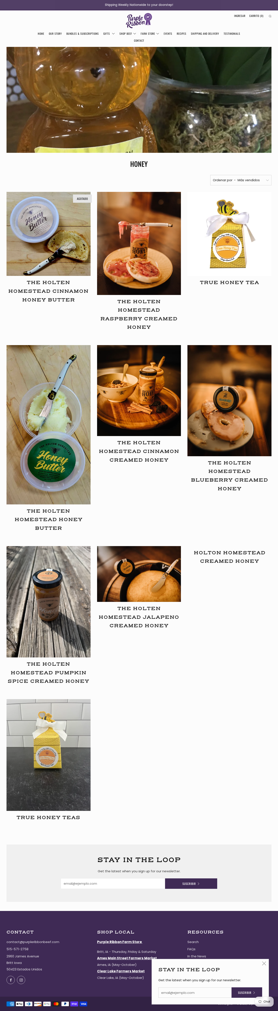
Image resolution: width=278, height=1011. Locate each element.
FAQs (191, 949)
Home (41, 33)
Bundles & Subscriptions (82, 33)
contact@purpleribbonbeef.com (33, 942)
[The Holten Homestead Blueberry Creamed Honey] (229, 400)
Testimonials (232, 33)
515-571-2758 (17, 949)
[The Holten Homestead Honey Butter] (49, 424)
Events (168, 33)
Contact (139, 40)
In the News (196, 956)
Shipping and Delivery (205, 33)
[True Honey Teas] (49, 755)
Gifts (107, 33)
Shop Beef (125, 33)
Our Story (55, 33)
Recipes (181, 33)
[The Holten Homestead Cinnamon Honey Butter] (49, 234)
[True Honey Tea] (229, 234)
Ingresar (239, 16)
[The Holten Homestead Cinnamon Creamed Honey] (139, 390)
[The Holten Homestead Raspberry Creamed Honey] (139, 243)
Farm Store (148, 33)
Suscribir (189, 883)
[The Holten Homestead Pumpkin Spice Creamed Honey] (49, 602)
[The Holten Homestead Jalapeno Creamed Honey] (139, 574)
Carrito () (256, 16)
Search (193, 942)
